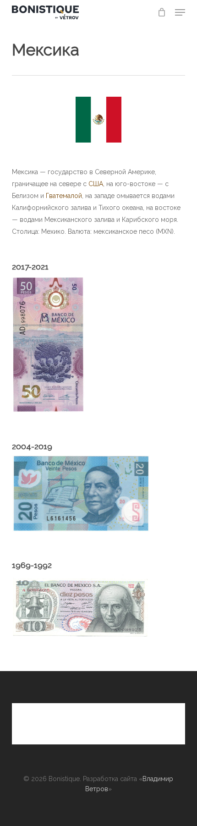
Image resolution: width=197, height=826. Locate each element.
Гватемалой (64, 195)
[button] (180, 12)
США (95, 183)
